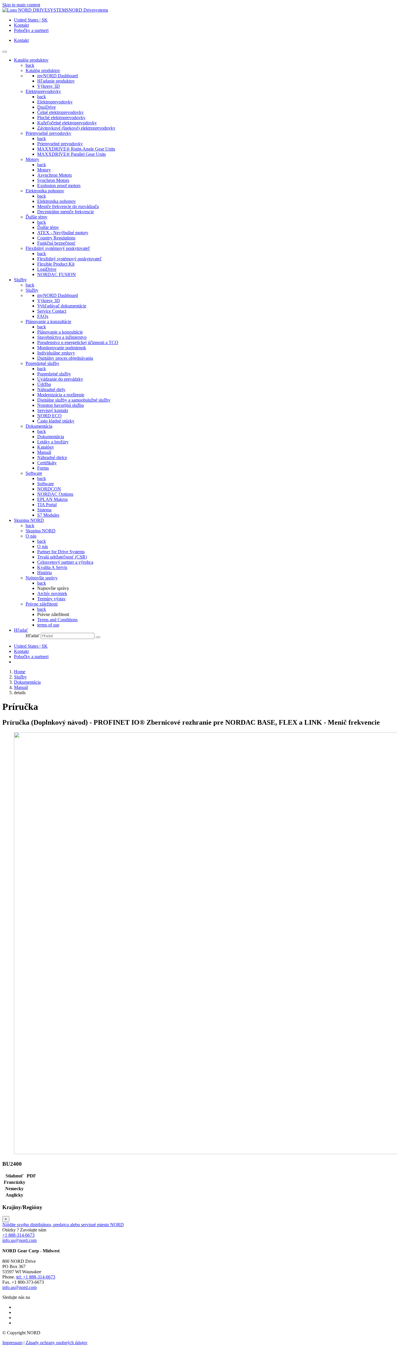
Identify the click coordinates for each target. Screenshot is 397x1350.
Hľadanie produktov (56, 80)
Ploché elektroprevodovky (61, 117)
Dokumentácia (39, 426)
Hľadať (33, 635)
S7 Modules (48, 515)
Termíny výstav (51, 598)
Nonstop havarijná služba (60, 405)
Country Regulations (56, 237)
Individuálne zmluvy (56, 352)
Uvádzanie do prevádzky (60, 379)
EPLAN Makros (52, 499)
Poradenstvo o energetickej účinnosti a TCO (77, 342)
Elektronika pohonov (45, 190)
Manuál (44, 452)
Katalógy (45, 447)
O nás (31, 535)
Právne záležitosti (42, 603)
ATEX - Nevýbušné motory (62, 232)
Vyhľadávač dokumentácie (61, 305)
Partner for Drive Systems (61, 551)
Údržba (44, 384)
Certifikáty (47, 462)
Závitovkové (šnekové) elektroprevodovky (76, 128)
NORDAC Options (55, 494)
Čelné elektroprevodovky (60, 112)
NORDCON (49, 488)
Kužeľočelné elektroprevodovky (67, 122)
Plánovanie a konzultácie (48, 321)
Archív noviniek (52, 593)
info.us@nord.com (19, 1240)
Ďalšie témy (36, 216)
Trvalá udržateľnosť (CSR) (62, 556)
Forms (43, 467)
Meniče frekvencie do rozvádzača (68, 206)
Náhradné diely (51, 389)
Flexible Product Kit (55, 264)
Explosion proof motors (59, 185)
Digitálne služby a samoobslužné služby (73, 400)
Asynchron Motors (54, 175)
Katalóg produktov (43, 70)
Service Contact (51, 311)
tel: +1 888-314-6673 (35, 1276)
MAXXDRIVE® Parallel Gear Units (71, 154)
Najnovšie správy (42, 577)
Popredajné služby (42, 363)
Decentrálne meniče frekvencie (65, 211)
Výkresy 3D (48, 86)
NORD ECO (49, 415)
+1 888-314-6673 (18, 1235)
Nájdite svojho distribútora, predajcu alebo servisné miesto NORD (63, 1224)
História (44, 572)
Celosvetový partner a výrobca (65, 562)
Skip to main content (21, 4)
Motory (32, 159)
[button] (21, 630)
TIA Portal (47, 504)
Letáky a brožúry (53, 441)
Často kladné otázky (55, 420)
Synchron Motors (53, 180)
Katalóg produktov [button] (31, 60)
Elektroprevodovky (43, 91)
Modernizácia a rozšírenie (60, 394)
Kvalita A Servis (52, 567)
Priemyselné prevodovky (48, 133)
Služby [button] (20, 279)
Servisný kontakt (52, 410)
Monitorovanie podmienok (61, 347)
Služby (32, 290)
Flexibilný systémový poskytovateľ (58, 248)
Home (19, 671)
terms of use (48, 624)
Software (34, 473)
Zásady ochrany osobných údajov (56, 1342)
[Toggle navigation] (4, 52)
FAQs (42, 316)
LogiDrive (46, 269)
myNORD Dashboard (57, 75)
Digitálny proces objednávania (65, 358)
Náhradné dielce (52, 457)
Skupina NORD (41, 530)
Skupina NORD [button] (29, 520)
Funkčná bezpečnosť (56, 243)
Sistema (44, 509)
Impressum (12, 1342)
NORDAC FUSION (56, 274)
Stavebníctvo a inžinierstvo (62, 337)
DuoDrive (46, 107)
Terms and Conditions (57, 619)
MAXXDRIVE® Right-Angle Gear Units (76, 148)
